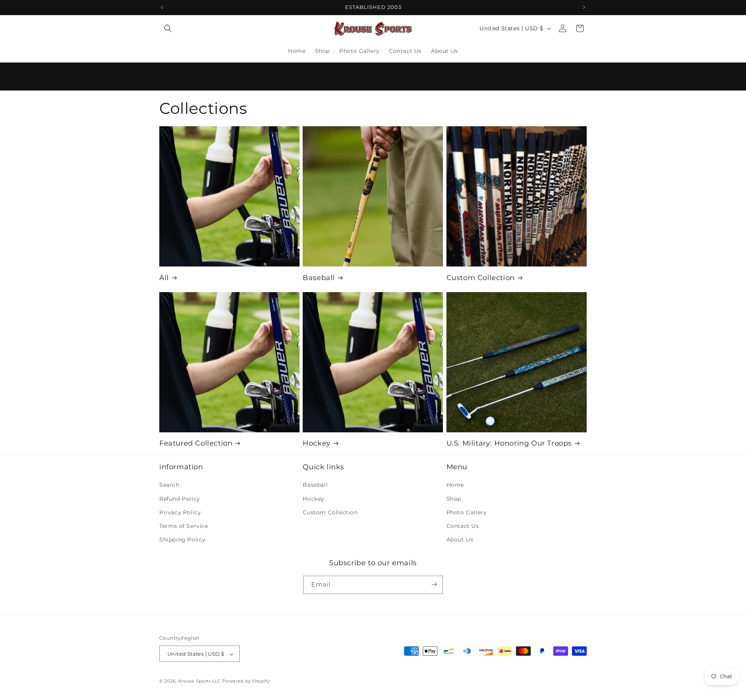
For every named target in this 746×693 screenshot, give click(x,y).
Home (455, 485)
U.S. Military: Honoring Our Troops (509, 443)
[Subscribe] (434, 584)
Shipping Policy (182, 539)
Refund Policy (179, 498)
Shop (453, 498)
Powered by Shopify (246, 681)
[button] (167, 28)
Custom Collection (480, 277)
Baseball (319, 277)
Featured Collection (195, 443)
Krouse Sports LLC (199, 681)
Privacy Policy (180, 512)
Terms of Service (183, 525)
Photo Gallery (466, 512)
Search (169, 485)
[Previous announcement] (162, 7)
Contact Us (462, 525)
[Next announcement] (584, 7)
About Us (460, 539)
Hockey (317, 443)
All (164, 277)
